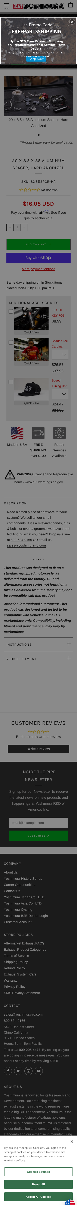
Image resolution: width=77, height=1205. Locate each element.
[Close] (72, 1141)
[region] (38, 1170)
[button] (72, 21)
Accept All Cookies (38, 1196)
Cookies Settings (38, 1171)
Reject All (38, 1184)
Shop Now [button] (36, 58)
